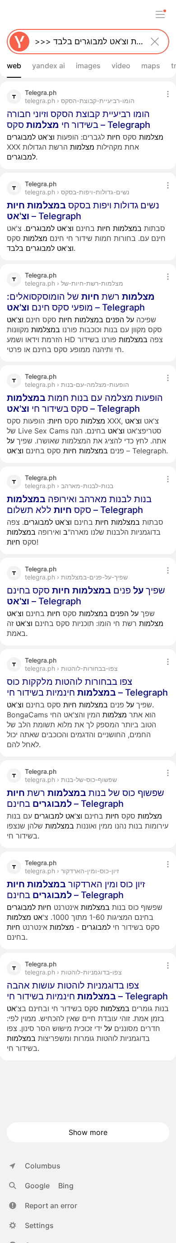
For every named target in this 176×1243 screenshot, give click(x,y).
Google (37, 1185)
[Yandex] (19, 42)
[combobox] (86, 41)
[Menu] (160, 14)
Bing (66, 1185)
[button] (43, 1205)
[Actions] (167, 94)
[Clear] (155, 41)
